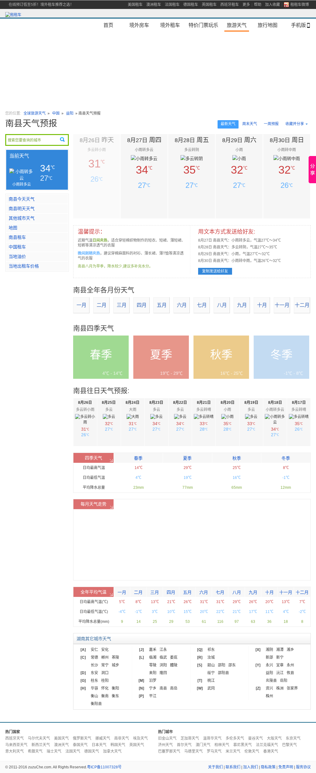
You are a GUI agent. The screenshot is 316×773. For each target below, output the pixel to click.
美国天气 (61, 738)
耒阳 (152, 673)
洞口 (105, 673)
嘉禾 (152, 650)
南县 (163, 688)
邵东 (232, 665)
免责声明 (285, 767)
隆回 (163, 673)
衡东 (115, 696)
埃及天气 (140, 738)
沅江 (280, 673)
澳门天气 (203, 745)
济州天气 (165, 745)
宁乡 (152, 688)
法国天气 (72, 751)
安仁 (94, 650)
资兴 (269, 688)
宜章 (280, 665)
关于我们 (215, 767)
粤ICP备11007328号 (104, 767)
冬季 (285, 458)
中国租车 (17, 246)
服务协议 (303, 767)
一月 (81, 305)
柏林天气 (221, 745)
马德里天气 (193, 751)
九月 (242, 305)
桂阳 (105, 680)
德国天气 (91, 751)
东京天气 (293, 738)
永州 (290, 665)
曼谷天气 (255, 738)
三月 (122, 305)
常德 (94, 657)
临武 (163, 657)
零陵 (152, 665)
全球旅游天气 (34, 113)
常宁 (105, 665)
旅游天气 (237, 25)
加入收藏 (272, 4)
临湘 (152, 657)
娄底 (173, 657)
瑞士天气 (54, 751)
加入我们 (250, 767)
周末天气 (249, 124)
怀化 (105, 688)
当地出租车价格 (24, 266)
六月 (182, 305)
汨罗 (152, 680)
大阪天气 (274, 738)
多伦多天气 (235, 738)
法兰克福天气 (267, 745)
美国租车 (135, 4)
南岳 (173, 688)
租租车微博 (299, 4)
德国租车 (190, 4)
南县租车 (17, 237)
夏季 (187, 458)
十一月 (282, 305)
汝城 (211, 657)
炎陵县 (271, 680)
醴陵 (173, 665)
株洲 (280, 688)
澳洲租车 (153, 4)
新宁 (280, 657)
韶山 (211, 665)
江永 (163, 650)
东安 (94, 673)
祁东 (211, 650)
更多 (246, 4)
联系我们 (233, 767)
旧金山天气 (167, 738)
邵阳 (221, 665)
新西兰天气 (40, 745)
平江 (152, 696)
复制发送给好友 (215, 271)
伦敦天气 (251, 751)
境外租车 (170, 25)
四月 (142, 305)
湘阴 (269, 650)
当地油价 (17, 256)
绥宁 (211, 673)
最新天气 (228, 124)
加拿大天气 (112, 751)
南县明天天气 (22, 208)
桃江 (211, 680)
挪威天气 (102, 738)
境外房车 (139, 25)
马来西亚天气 (16, 745)
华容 (94, 688)
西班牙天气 (14, 738)
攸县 (290, 673)
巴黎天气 (289, 745)
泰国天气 (80, 745)
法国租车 (172, 4)
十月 (262, 305)
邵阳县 (223, 673)
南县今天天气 (22, 198)
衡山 (94, 696)
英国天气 (136, 745)
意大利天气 (14, 751)
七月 (202, 305)
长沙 (94, 665)
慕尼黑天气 (242, 745)
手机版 (298, 25)
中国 (56, 113)
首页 (108, 25)
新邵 (269, 657)
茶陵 (115, 657)
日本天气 (99, 745)
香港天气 (270, 751)
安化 (105, 650)
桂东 (94, 680)
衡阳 (115, 688)
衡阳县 (96, 704)
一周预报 (271, 124)
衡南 (105, 696)
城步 (115, 665)
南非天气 (121, 738)
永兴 (269, 665)
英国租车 (209, 4)
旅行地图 (267, 25)
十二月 (302, 305)
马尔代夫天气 (39, 738)
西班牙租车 (229, 4)
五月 (162, 305)
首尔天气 (184, 745)
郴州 (105, 657)
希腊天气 (35, 751)
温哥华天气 (212, 738)
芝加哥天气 (190, 738)
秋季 (236, 458)
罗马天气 (214, 751)
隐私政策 (268, 767)
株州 (269, 696)
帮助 (257, 4)
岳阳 (283, 680)
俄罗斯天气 (82, 738)
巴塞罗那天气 (169, 751)
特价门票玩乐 (203, 25)
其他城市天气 (22, 218)
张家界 (292, 688)
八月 (222, 305)
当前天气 (19, 155)
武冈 (211, 688)
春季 (138, 458)
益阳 (69, 113)
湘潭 (280, 650)
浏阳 (163, 665)
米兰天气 (233, 751)
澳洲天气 (61, 745)
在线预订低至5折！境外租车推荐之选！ (41, 4)
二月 (101, 305)
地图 (13, 227)
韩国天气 (117, 745)
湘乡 (290, 650)
